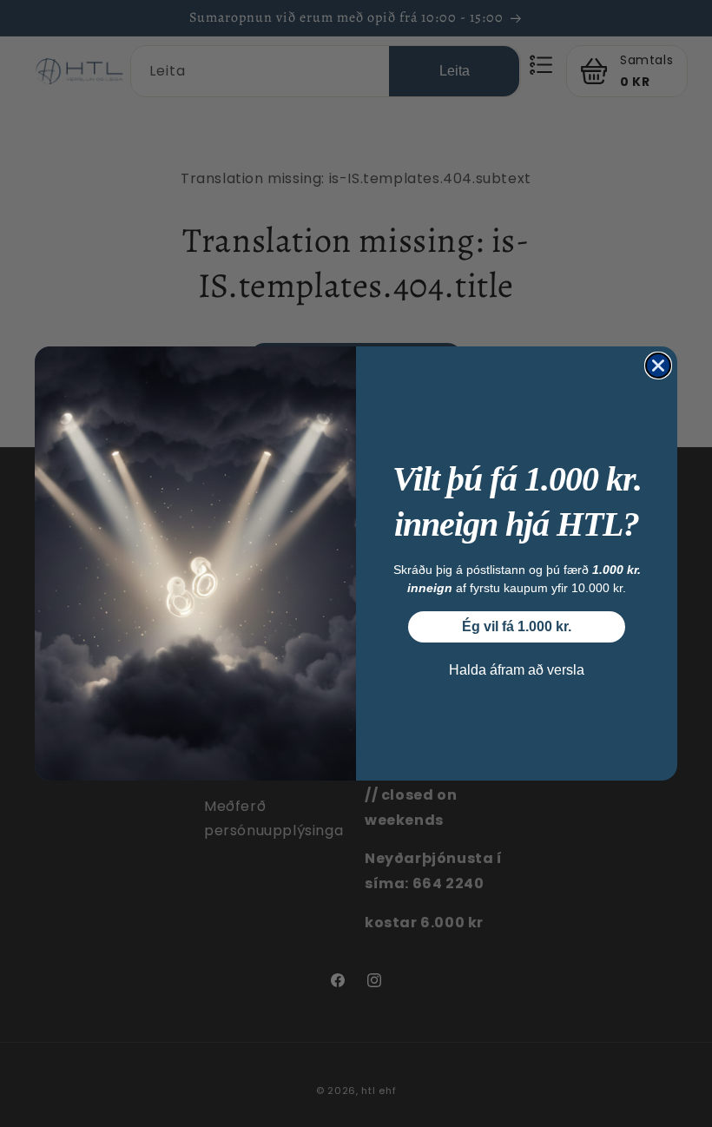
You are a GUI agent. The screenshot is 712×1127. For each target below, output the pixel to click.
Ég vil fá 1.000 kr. (516, 626)
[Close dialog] (658, 365)
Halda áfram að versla (516, 669)
